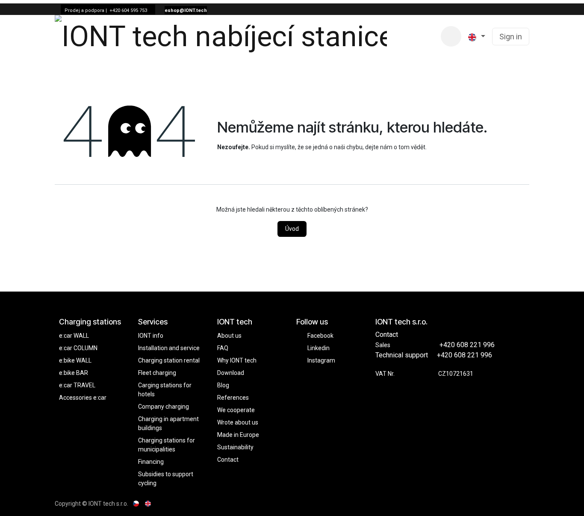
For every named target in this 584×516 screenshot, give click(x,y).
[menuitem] (403, 36)
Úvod (292, 228)
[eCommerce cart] (451, 36)
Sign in (510, 36)
